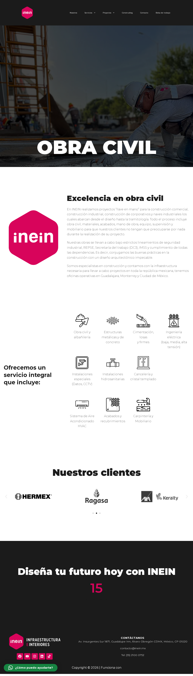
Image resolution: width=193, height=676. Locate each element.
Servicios (88, 13)
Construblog (127, 13)
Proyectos (107, 13)
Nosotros (73, 13)
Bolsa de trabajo (163, 13)
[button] (6, 496)
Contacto (144, 13)
